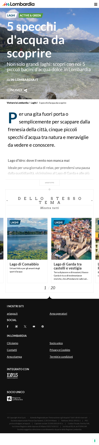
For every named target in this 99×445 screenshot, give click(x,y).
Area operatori (58, 313)
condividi (14, 90)
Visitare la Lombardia (17, 102)
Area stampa (14, 356)
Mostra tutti (49, 207)
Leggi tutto (49, 183)
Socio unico (56, 343)
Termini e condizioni (61, 356)
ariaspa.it (12, 313)
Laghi (33, 102)
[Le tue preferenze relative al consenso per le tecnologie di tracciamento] (94, 440)
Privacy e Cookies (60, 349)
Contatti (12, 349)
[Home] (18, 4)
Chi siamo (12, 343)
